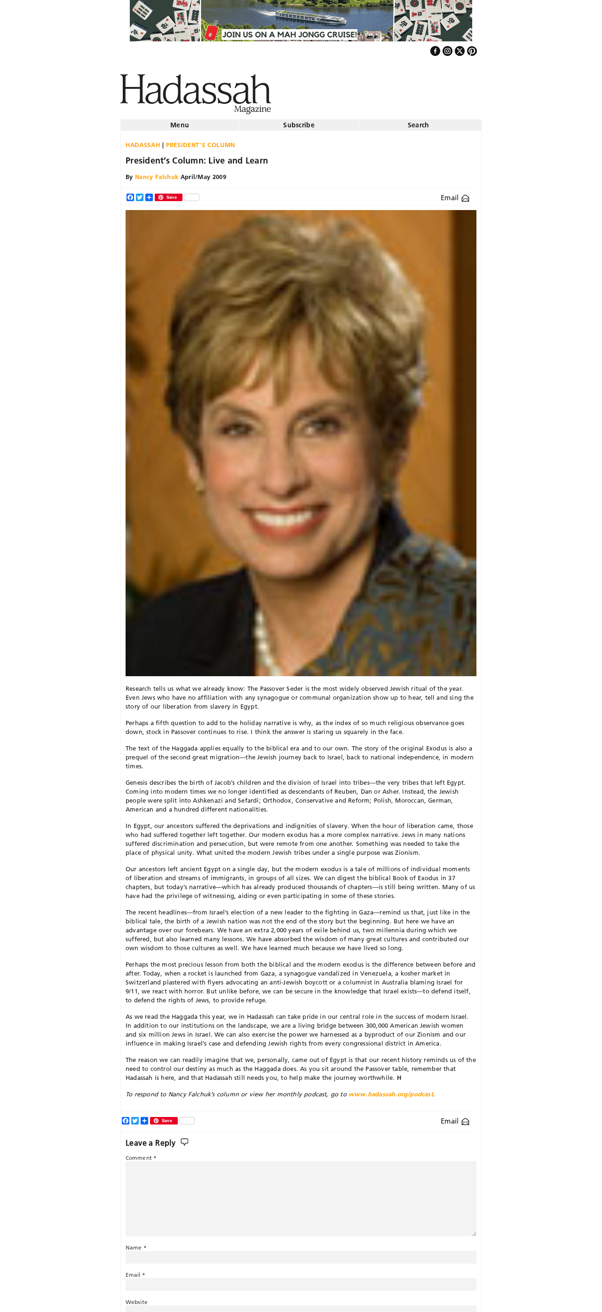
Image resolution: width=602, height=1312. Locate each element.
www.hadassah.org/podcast (391, 1090)
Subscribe (299, 121)
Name (136, 1243)
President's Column (200, 141)
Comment (141, 1153)
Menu (179, 121)
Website (137, 1298)
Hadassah (143, 141)
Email (451, 193)
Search (418, 121)
